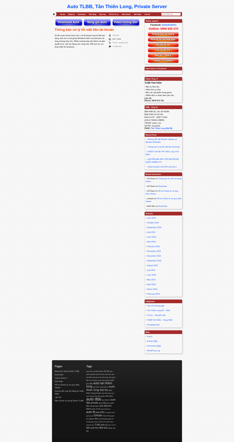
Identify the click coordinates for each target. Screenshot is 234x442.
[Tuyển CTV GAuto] (163, 62)
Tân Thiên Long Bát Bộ (161, 128)
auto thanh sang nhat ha (101, 387)
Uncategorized (153, 325)
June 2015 (151, 275)
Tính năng (92, 14)
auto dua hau (100, 374)
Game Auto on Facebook (156, 69)
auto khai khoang (104, 380)
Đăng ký (71, 14)
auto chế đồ (104, 371)
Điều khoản (126, 14)
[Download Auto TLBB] (69, 25)
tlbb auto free (92, 428)
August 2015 (152, 265)
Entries (152, 341)
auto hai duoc (93, 380)
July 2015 (151, 270)
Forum (62, 14)
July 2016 (151, 232)
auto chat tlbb (94, 371)
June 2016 (151, 237)
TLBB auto (99, 424)
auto (87, 371)
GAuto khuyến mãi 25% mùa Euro (162, 167)
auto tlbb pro (104, 403)
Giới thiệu (137, 14)
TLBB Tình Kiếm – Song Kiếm (160, 320)
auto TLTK (95, 409)
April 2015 (151, 284)
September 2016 (154, 227)
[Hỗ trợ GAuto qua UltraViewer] (163, 46)
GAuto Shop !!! (61, 378)
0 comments (117, 46)
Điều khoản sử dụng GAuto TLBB (69, 401)
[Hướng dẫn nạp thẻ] (97, 25)
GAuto (98, 415)
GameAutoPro (169, 25)
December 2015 (154, 251)
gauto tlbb (93, 419)
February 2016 (153, 246)
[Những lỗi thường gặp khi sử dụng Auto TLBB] (163, 41)
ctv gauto (108, 412)
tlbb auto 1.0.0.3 (110, 425)
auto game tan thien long (100, 377)
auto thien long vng (108, 393)
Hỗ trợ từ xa (114, 14)
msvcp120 (106, 422)
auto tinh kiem (107, 396)
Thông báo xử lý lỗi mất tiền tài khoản (84, 29)
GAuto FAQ (106, 416)
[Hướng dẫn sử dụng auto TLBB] (126, 25)
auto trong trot (105, 409)
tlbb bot (103, 427)
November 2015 (154, 256)
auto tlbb (93, 399)
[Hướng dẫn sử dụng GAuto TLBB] (163, 36)
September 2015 (154, 261)
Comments (154, 346)
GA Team (116, 35)
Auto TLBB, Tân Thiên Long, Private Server (117, 6)
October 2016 (153, 223)
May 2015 (151, 280)
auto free (108, 374)
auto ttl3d (100, 412)
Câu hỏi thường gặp (155, 306)
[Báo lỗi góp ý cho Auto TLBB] (163, 57)
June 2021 (151, 218)
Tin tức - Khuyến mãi (120, 43)
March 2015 (152, 289)
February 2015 (153, 294)
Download (81, 14)
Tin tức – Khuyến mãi (156, 315)
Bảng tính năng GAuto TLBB (67, 371)
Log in (149, 336)
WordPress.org (153, 350)
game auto (89, 416)
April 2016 (151, 242)
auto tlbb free (106, 400)
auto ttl (90, 412)
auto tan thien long (99, 384)
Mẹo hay (102, 14)
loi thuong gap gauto (105, 419)
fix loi (113, 412)
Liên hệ (147, 14)
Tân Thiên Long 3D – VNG (158, 310)
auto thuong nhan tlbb (93, 396)
